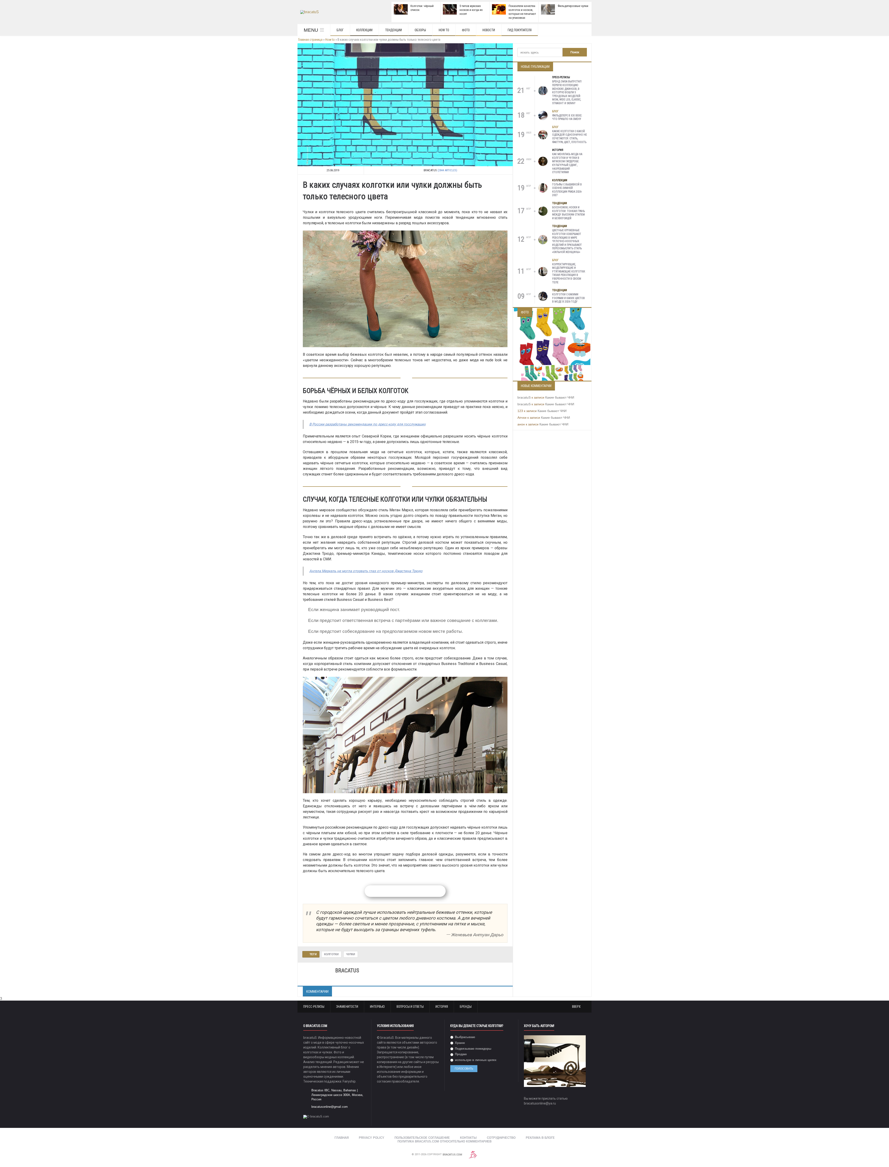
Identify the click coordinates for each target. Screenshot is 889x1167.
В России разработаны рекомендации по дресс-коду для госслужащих (367, 424)
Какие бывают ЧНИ (559, 397)
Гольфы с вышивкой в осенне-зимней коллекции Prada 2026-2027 (567, 190)
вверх (576, 1006)
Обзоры (420, 30)
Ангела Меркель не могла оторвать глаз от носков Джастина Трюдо (366, 571)
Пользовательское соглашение (422, 1137)
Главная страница (310, 39)
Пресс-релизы (561, 77)
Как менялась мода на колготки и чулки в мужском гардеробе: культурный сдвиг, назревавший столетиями (567, 163)
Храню (459, 1043)
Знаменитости (347, 1006)
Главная (342, 1137)
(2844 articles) (447, 170)
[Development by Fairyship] (473, 1154)
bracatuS (524, 397)
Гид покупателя (520, 30)
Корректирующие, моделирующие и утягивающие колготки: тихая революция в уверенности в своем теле (568, 273)
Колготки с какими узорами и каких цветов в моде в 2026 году (568, 298)
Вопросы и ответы (410, 1006)
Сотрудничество (501, 1137)
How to (444, 30)
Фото (466, 30)
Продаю (460, 1054)
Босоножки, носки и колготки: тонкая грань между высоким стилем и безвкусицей (568, 213)
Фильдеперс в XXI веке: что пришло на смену (567, 117)
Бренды (466, 1006)
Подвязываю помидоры (472, 1048)
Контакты (468, 1137)
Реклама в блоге (540, 1137)
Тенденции (393, 30)
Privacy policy (371, 1137)
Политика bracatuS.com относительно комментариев (444, 1141)
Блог (340, 30)
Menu (311, 30)
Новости (488, 30)
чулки (350, 954)
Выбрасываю (464, 1037)
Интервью (377, 1006)
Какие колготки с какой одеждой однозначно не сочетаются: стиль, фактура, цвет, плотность (569, 137)
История (557, 150)
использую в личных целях (475, 1060)
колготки (331, 954)
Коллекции (364, 30)
